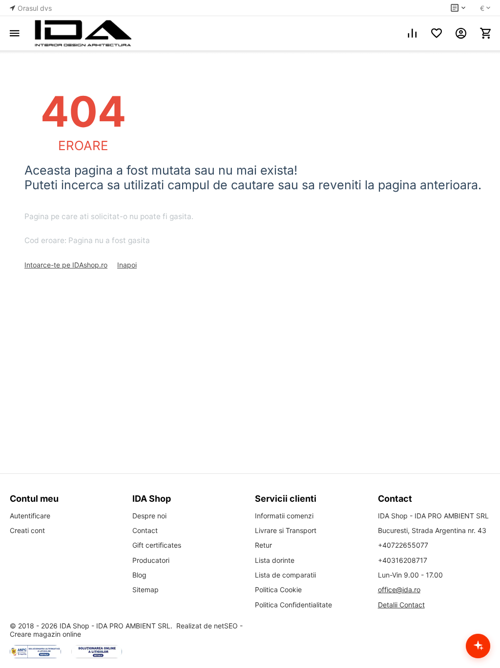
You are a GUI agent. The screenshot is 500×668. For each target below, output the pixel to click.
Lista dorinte (274, 560)
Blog (139, 575)
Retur (263, 545)
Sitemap (145, 589)
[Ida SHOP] (83, 33)
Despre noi (149, 516)
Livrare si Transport (285, 530)
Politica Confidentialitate (293, 605)
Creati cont (27, 530)
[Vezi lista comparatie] (412, 33)
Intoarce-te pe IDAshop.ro (65, 265)
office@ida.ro (399, 589)
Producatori (150, 560)
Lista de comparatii (285, 575)
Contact (145, 530)
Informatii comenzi (284, 516)
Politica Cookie (278, 589)
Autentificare (30, 516)
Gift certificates (156, 545)
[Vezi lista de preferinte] (436, 33)
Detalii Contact (401, 605)
